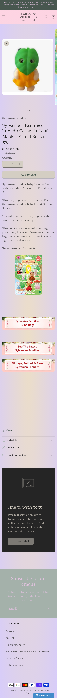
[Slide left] (22, 111)
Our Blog (11, 638)
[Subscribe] (47, 608)
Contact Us (45, 695)
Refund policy (14, 665)
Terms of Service (16, 658)
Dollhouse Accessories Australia (27, 690)
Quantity (7, 158)
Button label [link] (21, 541)
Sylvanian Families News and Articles (28, 651)
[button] (3, 17)
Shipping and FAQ (17, 645)
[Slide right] (35, 111)
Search (10, 631)
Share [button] (9, 430)
